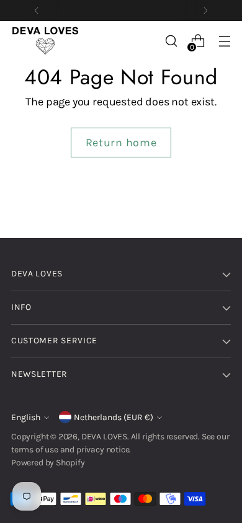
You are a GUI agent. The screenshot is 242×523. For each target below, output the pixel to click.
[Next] (205, 10)
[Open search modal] (171, 41)
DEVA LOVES (104, 436)
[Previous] (36, 10)
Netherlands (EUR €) (113, 417)
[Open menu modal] (224, 41)
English (25, 417)
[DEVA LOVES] (45, 41)
